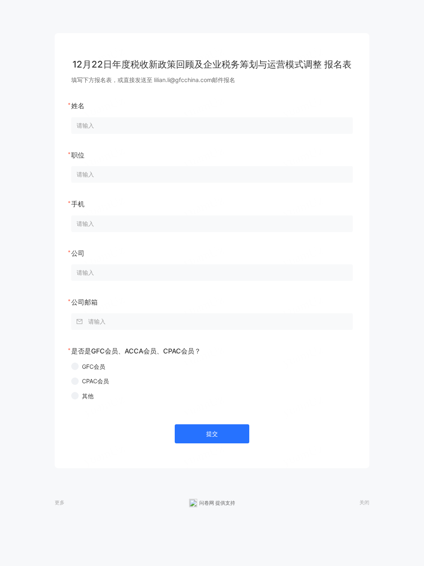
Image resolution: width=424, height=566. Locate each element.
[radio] (212, 367)
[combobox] (212, 321)
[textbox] (212, 321)
